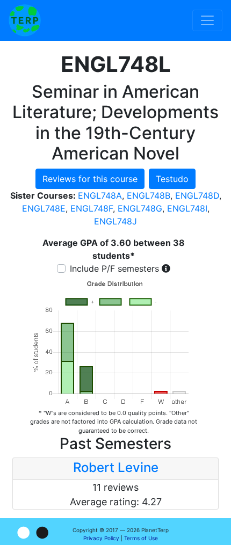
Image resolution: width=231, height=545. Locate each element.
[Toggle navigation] (207, 20)
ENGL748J (115, 221)
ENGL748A (100, 195)
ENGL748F (91, 208)
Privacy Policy (101, 538)
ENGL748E (44, 208)
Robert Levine (115, 467)
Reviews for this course (90, 178)
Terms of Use (141, 538)
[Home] (25, 20)
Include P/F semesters (114, 268)
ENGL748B (148, 195)
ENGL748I (187, 208)
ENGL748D (197, 195)
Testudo (172, 178)
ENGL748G (140, 208)
